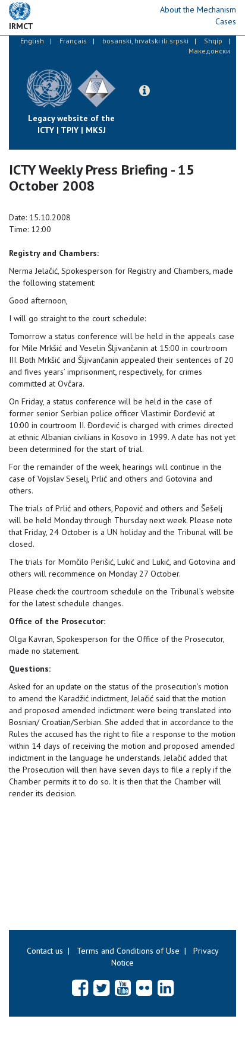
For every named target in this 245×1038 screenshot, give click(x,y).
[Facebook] (80, 987)
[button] (144, 90)
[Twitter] (101, 987)
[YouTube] (123, 987)
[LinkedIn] (166, 987)
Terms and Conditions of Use (128, 950)
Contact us (45, 950)
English (32, 40)
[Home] (125, 79)
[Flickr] (144, 987)
